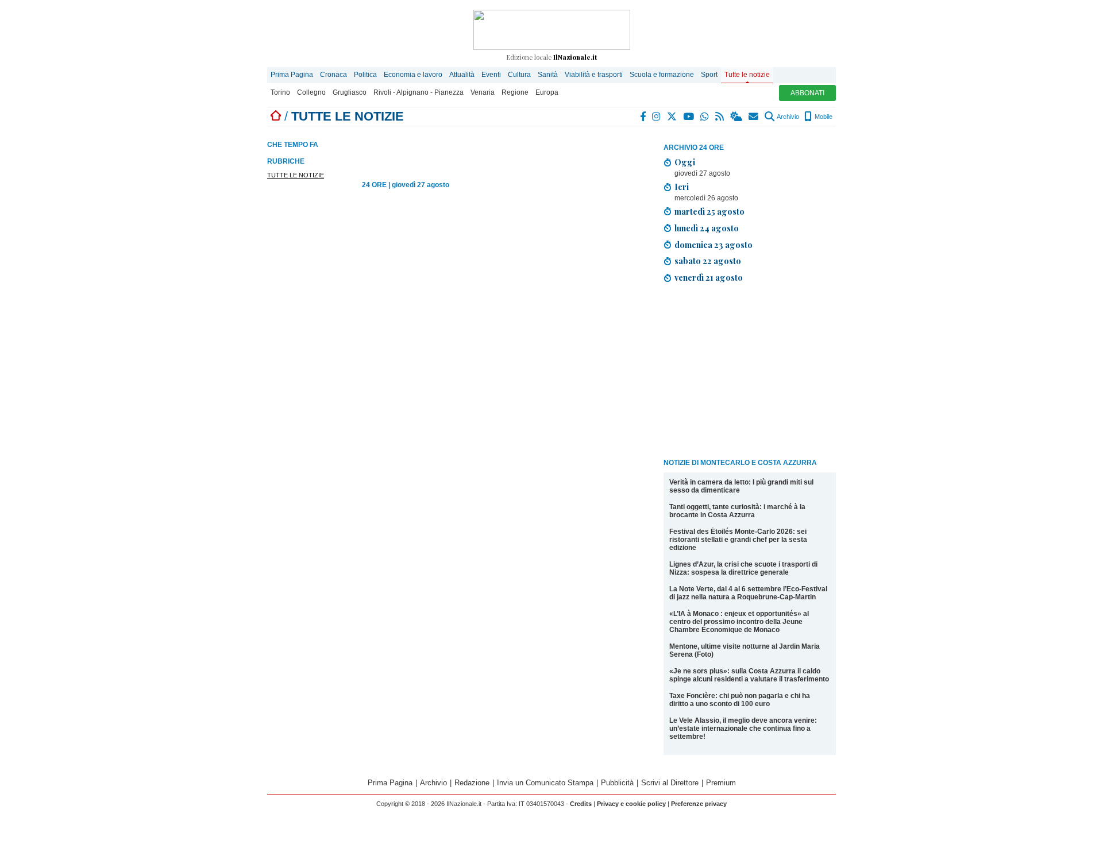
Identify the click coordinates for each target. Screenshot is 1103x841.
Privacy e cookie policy (631, 803)
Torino (280, 92)
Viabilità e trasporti (594, 75)
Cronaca (333, 75)
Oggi (684, 162)
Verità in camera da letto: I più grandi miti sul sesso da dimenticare (741, 486)
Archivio (787, 116)
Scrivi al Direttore (670, 782)
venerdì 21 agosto (708, 277)
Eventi (491, 75)
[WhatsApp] (705, 116)
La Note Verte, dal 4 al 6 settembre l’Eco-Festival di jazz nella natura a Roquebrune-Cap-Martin (748, 593)
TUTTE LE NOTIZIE (295, 175)
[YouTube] (689, 116)
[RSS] (720, 116)
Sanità (548, 75)
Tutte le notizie (747, 75)
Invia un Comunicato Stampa (545, 782)
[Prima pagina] (276, 116)
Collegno (311, 92)
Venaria (482, 92)
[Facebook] (643, 116)
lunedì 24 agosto (706, 228)
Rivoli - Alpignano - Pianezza (418, 92)
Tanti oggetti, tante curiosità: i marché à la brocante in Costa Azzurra (737, 511)
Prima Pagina (292, 75)
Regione (515, 92)
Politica (365, 75)
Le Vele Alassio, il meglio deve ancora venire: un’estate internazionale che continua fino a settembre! (743, 728)
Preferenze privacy (699, 803)
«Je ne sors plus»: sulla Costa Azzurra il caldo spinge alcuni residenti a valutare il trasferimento (749, 675)
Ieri (681, 186)
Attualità (462, 75)
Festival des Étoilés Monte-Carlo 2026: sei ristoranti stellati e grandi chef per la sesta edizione (738, 540)
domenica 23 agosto (713, 244)
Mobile (822, 116)
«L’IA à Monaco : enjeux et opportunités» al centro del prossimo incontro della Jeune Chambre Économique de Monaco (739, 622)
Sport (709, 75)
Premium (721, 782)
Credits (581, 803)
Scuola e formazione (662, 75)
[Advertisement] (750, 372)
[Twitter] (672, 116)
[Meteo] (736, 116)
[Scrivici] (754, 116)
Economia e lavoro (413, 75)
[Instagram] (657, 116)
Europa (546, 92)
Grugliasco (350, 92)
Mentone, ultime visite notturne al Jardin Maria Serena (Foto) (744, 650)
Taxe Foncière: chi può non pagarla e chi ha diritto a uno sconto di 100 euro (739, 700)
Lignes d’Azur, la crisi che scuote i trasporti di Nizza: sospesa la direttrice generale (743, 568)
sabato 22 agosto (707, 260)
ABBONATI (807, 93)
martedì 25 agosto (709, 211)
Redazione (471, 782)
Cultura (519, 75)
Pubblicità (617, 782)
